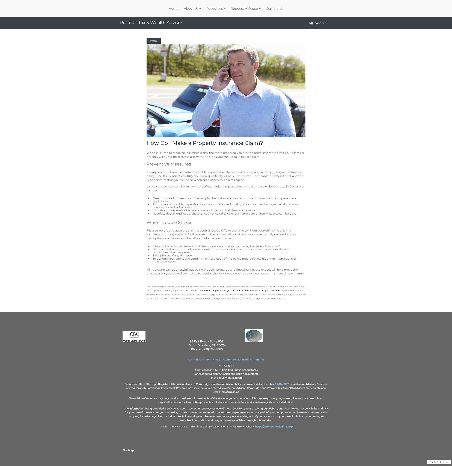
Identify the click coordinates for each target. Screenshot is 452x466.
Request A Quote (244, 9)
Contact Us (274, 9)
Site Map (128, 450)
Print (153, 40)
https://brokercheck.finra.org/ (274, 426)
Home (174, 9)
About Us (191, 9)
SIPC (286, 384)
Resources (214, 9)
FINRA (279, 384)
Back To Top (437, 462)
